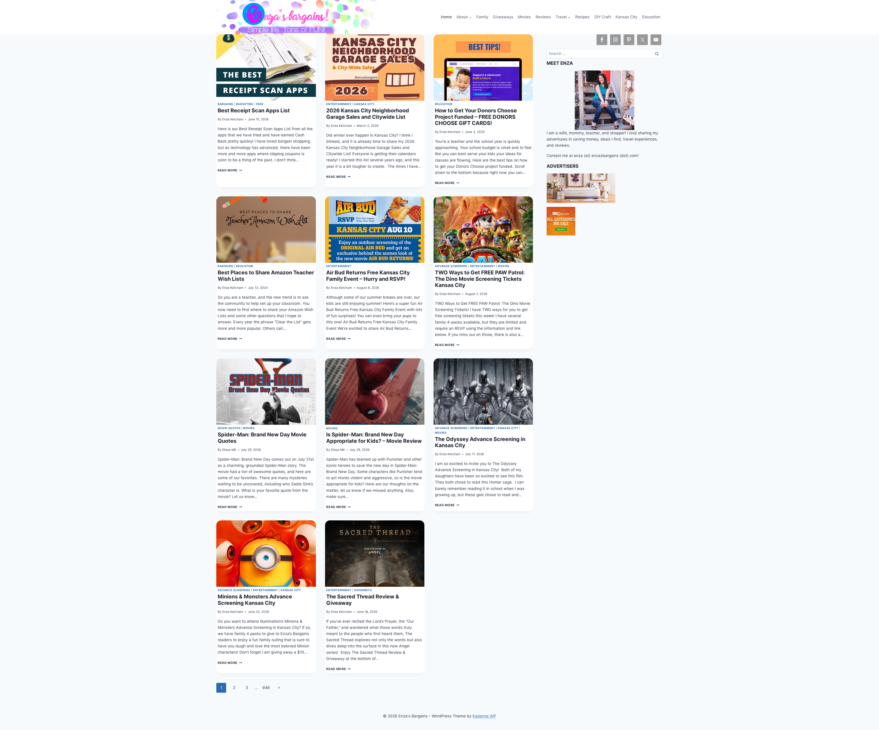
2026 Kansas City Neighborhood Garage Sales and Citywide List (367, 113)
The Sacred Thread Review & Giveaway (362, 599)
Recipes (582, 17)
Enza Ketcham (232, 119)
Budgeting (244, 104)
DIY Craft (602, 17)
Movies (524, 17)
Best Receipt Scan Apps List (254, 110)
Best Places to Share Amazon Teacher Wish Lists (266, 275)
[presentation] (266, 67)
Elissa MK (229, 450)
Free (259, 104)
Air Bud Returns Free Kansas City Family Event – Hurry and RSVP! (368, 275)
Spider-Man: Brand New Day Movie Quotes (262, 437)
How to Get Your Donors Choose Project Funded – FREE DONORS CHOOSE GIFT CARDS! (476, 116)
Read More (230, 170)
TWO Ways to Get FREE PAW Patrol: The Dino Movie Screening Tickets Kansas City (480, 278)
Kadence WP (484, 716)
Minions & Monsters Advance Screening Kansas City (255, 599)
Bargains (225, 104)
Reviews (543, 17)
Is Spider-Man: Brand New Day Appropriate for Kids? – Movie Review (374, 437)
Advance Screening (451, 266)
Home (446, 17)
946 (266, 687)
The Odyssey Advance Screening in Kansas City (480, 442)
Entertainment (338, 104)
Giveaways (503, 17)
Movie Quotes (229, 428)
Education (651, 17)
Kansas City (626, 17)
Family (482, 17)
